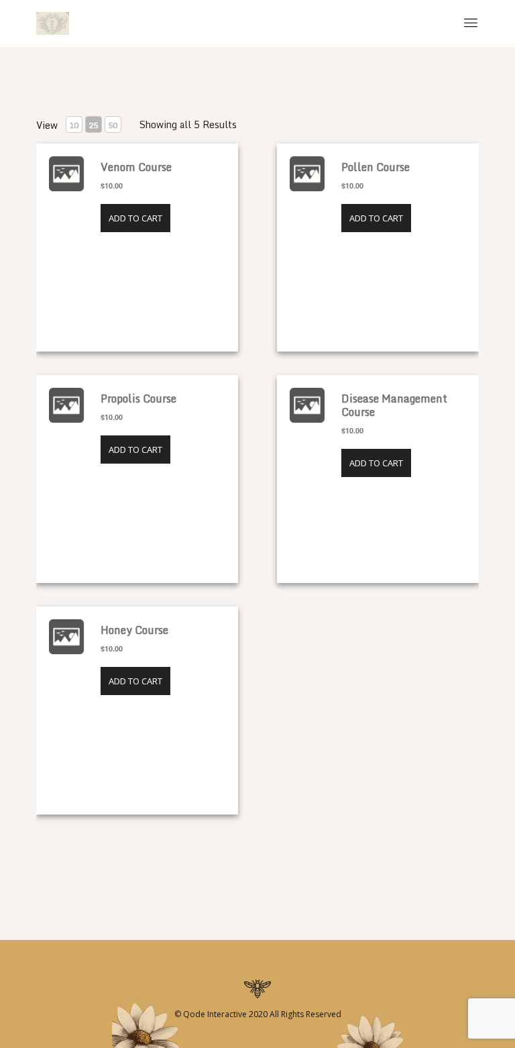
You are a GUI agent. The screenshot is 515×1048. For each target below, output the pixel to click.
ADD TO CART (135, 218)
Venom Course (136, 167)
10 (73, 125)
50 (112, 125)
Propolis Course (138, 398)
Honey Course (134, 630)
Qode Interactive (214, 1014)
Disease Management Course (394, 405)
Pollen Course (375, 167)
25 (93, 125)
